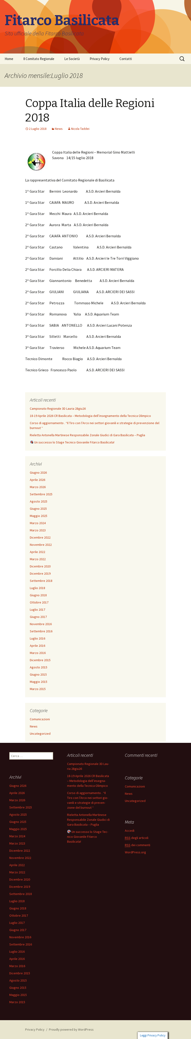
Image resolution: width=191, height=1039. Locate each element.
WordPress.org (135, 852)
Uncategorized (40, 733)
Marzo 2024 (38, 523)
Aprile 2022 (37, 552)
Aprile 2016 (37, 646)
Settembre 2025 (41, 494)
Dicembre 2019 (40, 573)
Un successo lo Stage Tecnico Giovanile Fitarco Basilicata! (74, 442)
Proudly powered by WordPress (71, 1029)
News (59, 129)
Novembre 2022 (41, 545)
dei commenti (137, 845)
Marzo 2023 (38, 530)
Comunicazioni (40, 719)
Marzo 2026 (38, 487)
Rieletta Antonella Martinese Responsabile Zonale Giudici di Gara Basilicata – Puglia (87, 435)
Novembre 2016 (41, 624)
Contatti (125, 59)
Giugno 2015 (38, 674)
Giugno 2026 (38, 472)
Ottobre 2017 (39, 602)
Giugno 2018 (38, 595)
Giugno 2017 (38, 617)
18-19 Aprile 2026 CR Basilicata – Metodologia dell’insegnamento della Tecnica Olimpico (90, 416)
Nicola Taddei (80, 129)
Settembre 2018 (41, 581)
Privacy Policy (99, 59)
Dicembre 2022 (40, 537)
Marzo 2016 (38, 653)
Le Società (72, 59)
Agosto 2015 (38, 667)
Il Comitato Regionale (38, 59)
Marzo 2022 (38, 559)
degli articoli (136, 838)
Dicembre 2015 (40, 660)
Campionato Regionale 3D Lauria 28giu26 (58, 408)
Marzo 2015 (38, 689)
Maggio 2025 (38, 516)
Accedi (129, 830)
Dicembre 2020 (40, 566)
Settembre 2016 (41, 631)
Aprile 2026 (37, 480)
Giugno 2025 (38, 508)
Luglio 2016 (37, 638)
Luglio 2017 (37, 609)
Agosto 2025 (38, 501)
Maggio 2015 (38, 682)
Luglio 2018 (37, 588)
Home (9, 59)
